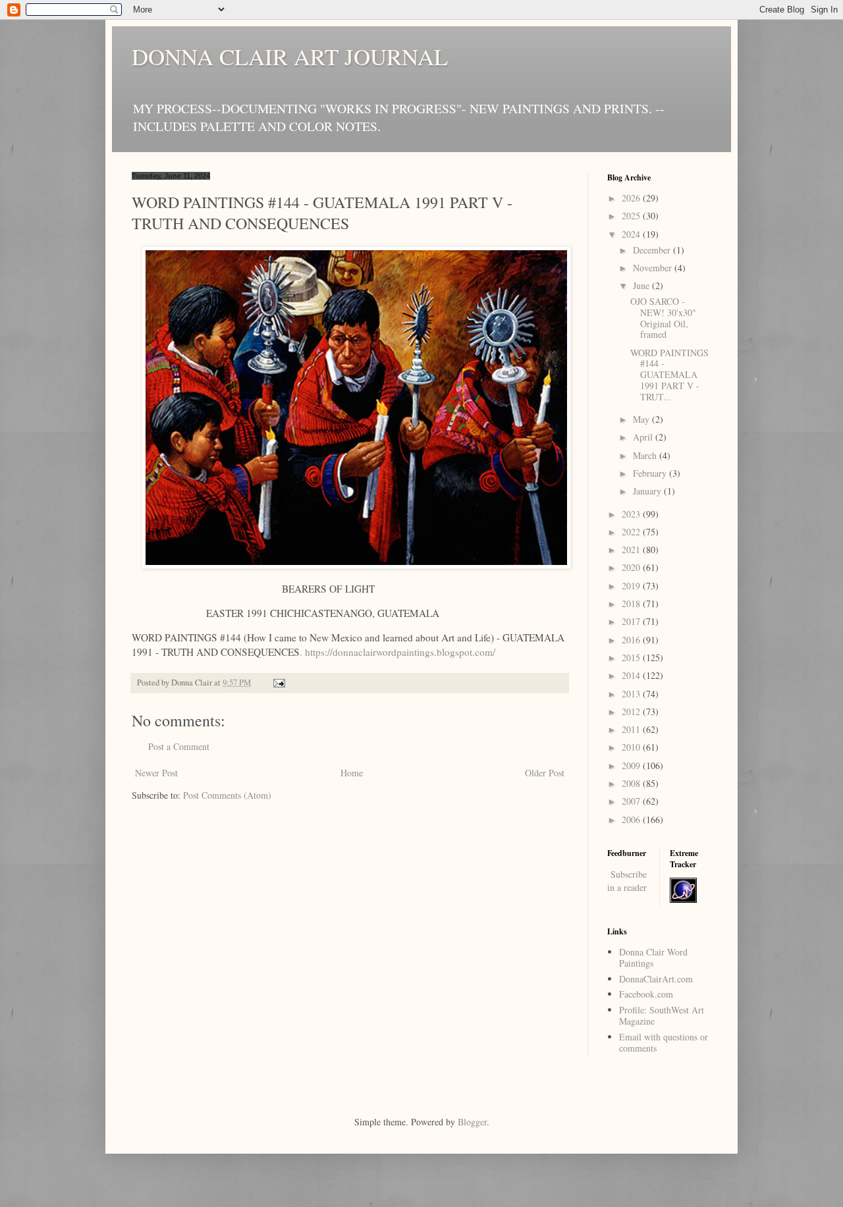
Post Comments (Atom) (227, 795)
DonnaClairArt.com (656, 979)
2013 (632, 693)
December (653, 250)
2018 (632, 603)
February (651, 473)
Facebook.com (646, 994)
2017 (632, 621)
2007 (632, 801)
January (648, 491)
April (644, 437)
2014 (632, 675)
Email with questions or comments (663, 1042)
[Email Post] (278, 682)
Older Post (544, 772)
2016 (632, 639)
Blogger (472, 1121)
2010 (632, 747)
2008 (632, 783)
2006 (632, 819)
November (653, 267)
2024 (632, 234)
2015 (632, 657)
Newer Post (156, 772)
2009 (632, 765)
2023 (632, 514)
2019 (632, 585)
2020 (632, 567)
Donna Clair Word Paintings (653, 957)
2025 (632, 215)
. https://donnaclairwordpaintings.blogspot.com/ (397, 651)
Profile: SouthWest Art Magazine (661, 1015)
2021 (632, 549)
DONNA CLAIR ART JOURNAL (290, 56)
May (642, 419)
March (646, 455)
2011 (632, 729)
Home (351, 772)
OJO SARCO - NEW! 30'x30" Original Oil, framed (663, 317)
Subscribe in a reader (627, 881)
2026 (632, 198)
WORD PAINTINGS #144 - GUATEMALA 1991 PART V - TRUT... (669, 374)
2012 (632, 711)
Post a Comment (178, 746)
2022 (632, 531)
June (642, 285)
